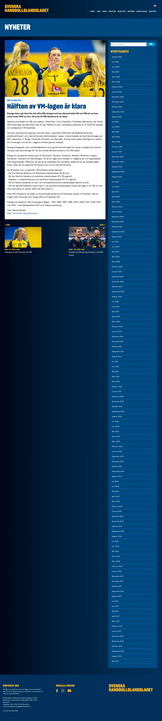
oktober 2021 (117, 346)
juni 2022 (115, 307)
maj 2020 (115, 431)
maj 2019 (115, 491)
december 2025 (118, 97)
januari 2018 (117, 571)
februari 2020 (117, 446)
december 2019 (117, 456)
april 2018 (116, 556)
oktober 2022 (117, 287)
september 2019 (118, 471)
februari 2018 (117, 566)
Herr (104, 11)
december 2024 (118, 157)
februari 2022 (117, 326)
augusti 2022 (117, 297)
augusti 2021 (117, 356)
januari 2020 (117, 451)
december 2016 (117, 636)
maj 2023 (115, 252)
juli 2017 (115, 601)
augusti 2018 (117, 536)
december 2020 (118, 396)
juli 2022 (115, 302)
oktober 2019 (117, 466)
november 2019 (118, 461)
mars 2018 (116, 561)
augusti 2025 (117, 117)
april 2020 (116, 436)
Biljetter (122, 11)
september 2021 (118, 351)
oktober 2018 (117, 526)
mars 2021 (116, 381)
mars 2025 (116, 142)
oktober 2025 (117, 107)
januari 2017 (116, 631)
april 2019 (116, 496)
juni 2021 (115, 366)
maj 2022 (115, 311)
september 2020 (118, 411)
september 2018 (118, 531)
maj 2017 (115, 611)
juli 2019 (115, 481)
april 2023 (116, 257)
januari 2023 (117, 272)
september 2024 (118, 172)
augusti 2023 (117, 237)
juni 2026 (115, 67)
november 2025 (118, 102)
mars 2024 (116, 202)
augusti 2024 (117, 177)
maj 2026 (115, 72)
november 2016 (118, 641)
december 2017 (117, 576)
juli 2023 (115, 242)
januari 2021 (117, 391)
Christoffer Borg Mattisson (25, 213)
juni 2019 (115, 486)
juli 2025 (115, 122)
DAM (98, 11)
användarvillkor (13, 711)
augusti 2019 (117, 476)
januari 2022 (117, 331)
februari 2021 (117, 386)
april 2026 (116, 77)
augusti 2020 (117, 416)
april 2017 (115, 616)
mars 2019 (116, 501)
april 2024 (116, 197)
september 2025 (118, 112)
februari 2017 (117, 626)
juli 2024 (115, 182)
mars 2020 (116, 441)
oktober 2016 (117, 646)
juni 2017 (115, 606)
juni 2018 (115, 546)
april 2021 (116, 376)
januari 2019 (117, 511)
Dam (8, 100)
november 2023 (118, 222)
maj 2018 (115, 551)
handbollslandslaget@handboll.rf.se (19, 706)
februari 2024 (117, 207)
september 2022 (118, 292)
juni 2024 (115, 187)
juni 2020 (115, 426)
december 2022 (118, 277)
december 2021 (117, 336)
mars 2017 (116, 621)
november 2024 (118, 162)
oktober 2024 (117, 167)
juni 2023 (115, 247)
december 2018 (117, 516)
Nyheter (112, 11)
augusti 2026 (117, 57)
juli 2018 (115, 541)
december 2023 (118, 217)
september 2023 (118, 232)
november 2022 (118, 282)
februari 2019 (117, 506)
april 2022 (116, 316)
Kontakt (152, 11)
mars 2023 (116, 262)
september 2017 (118, 591)
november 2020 (118, 401)
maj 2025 (115, 132)
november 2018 (118, 521)
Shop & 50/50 (142, 11)
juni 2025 (115, 127)
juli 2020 (115, 421)
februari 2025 (117, 147)
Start (92, 11)
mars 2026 (116, 82)
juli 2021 (115, 361)
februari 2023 (117, 267)
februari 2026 (117, 87)
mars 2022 (116, 321)
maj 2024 (115, 192)
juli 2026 (115, 62)
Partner (131, 11)
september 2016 (118, 651)
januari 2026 (117, 92)
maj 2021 (115, 371)
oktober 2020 (117, 406)
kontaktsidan (15, 693)
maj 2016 (115, 661)
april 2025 (116, 137)
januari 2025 (117, 152)
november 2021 (118, 341)
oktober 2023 (117, 227)
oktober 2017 (117, 586)
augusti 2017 (117, 596)
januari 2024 (117, 212)
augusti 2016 (117, 656)
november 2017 (117, 581)
